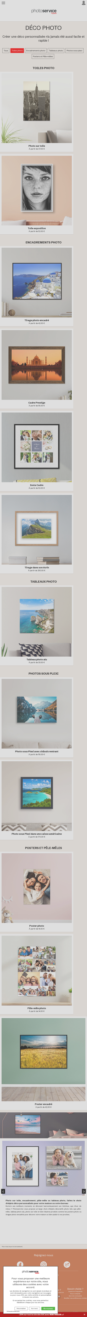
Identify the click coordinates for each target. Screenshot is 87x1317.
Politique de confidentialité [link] (13, 1311)
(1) (62, 1315)
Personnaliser (21, 1308)
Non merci (34, 1308)
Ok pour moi (48, 1308)
